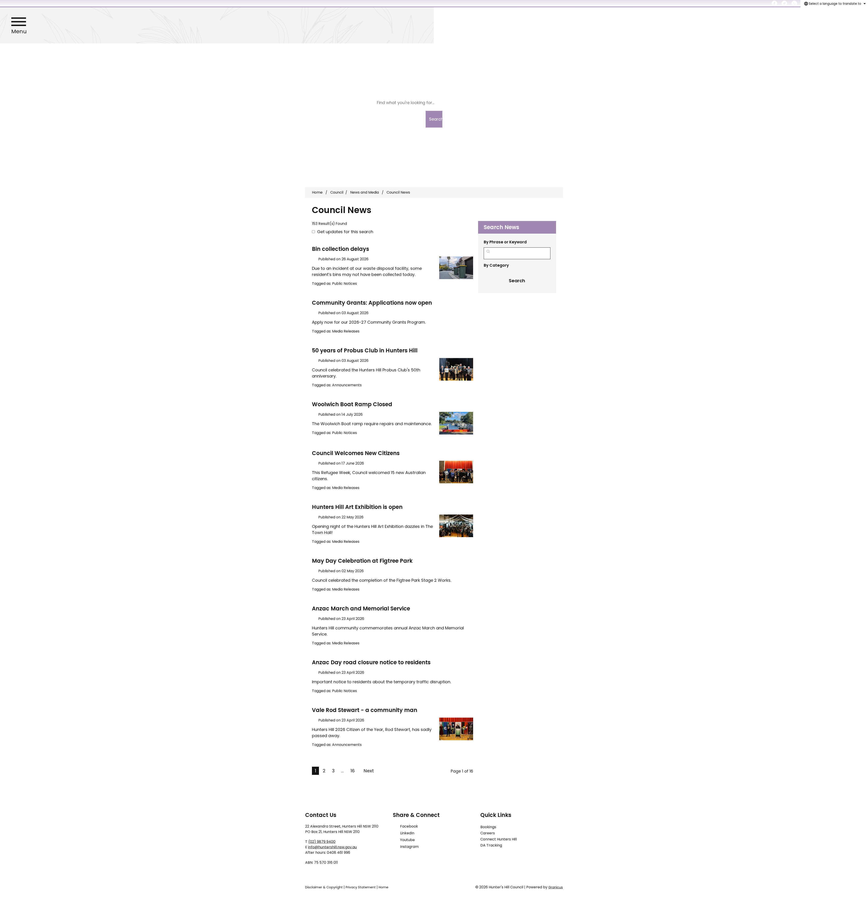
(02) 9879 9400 (321, 841)
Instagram (409, 846)
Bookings (488, 827)
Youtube (407, 839)
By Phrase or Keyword (505, 242)
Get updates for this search (345, 232)
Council (336, 192)
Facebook (409, 826)
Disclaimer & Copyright (324, 887)
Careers (487, 833)
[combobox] (834, 3)
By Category (496, 265)
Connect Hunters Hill (498, 839)
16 (352, 771)
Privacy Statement (361, 887)
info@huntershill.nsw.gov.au (332, 847)
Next (368, 771)
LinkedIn (407, 833)
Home (317, 192)
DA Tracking (491, 845)
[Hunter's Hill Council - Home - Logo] (434, 25)
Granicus (555, 887)
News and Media (365, 192)
